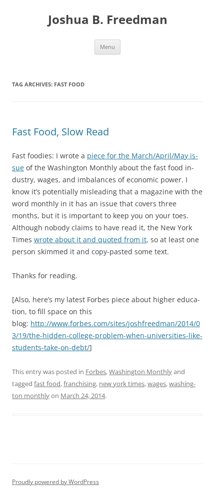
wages (157, 383)
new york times (121, 383)
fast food (47, 383)
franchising (80, 383)
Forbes (96, 371)
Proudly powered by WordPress (55, 482)
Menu (107, 46)
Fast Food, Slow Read (60, 131)
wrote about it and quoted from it (90, 239)
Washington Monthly (140, 371)
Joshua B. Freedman (108, 19)
